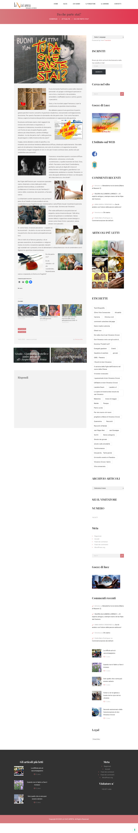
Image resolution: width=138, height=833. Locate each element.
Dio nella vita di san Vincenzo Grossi (107, 335)
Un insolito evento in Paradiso (104, 457)
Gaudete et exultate (101, 353)
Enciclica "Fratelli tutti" (102, 344)
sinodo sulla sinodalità (102, 444)
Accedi (96, 539)
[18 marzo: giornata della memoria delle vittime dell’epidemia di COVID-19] (72, 310)
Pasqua (106, 403)
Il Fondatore (90, 4)
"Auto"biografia (99, 308)
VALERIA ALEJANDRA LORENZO (105, 194)
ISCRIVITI (98, 72)
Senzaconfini (79, 339)
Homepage (53, 19)
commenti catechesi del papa (104, 321)
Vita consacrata (99, 466)
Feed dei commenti (101, 544)
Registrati (97, 536)
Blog (65, 4)
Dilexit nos (97, 330)
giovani (115, 353)
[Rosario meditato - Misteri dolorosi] (100, 264)
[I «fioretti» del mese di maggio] (116, 281)
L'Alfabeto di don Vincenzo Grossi (106, 383)
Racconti (109, 421)
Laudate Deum (99, 387)
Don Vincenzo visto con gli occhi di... (107, 339)
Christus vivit (109, 317)
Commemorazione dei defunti (102, 220)
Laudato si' (113, 387)
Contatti (117, 4)
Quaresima (98, 421)
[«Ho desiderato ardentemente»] (116, 248)
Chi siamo (76, 4)
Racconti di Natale (100, 426)
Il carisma (105, 4)
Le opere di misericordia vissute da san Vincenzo (106, 393)
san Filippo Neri (99, 430)
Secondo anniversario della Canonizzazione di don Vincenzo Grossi (112, 712)
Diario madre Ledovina (102, 326)
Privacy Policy (96, 739)
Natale (96, 403)
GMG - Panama (99, 357)
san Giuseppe (114, 430)
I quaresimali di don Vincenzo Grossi (107, 378)
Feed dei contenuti (101, 542)
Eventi (113, 348)
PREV (31, 355)
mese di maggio (111, 399)
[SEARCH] (122, 94)
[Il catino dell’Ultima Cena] (116, 264)
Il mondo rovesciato (101, 374)
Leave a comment (31, 339)
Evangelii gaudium (100, 348)
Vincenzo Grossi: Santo (102, 462)
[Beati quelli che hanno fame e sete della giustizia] (50, 310)
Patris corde (98, 408)
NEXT (68, 355)
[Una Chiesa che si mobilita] (28, 310)
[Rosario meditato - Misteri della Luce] (100, 281)
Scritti (96, 435)
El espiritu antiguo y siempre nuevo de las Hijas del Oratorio (107, 196)
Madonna (97, 399)
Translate (107, 40)
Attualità (66, 19)
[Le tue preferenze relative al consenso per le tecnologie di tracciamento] (134, 829)
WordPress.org (99, 547)
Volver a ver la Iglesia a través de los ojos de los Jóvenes (112, 695)
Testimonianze (99, 448)
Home (56, 4)
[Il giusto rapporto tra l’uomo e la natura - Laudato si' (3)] (100, 248)
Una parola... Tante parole (103, 453)
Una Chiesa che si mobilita (26, 316)
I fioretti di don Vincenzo (103, 362)
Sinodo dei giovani (100, 439)
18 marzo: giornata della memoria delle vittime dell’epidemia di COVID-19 (69, 318)
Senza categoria (109, 435)
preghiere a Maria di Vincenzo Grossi (107, 417)
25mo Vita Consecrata (102, 312)
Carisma (97, 317)
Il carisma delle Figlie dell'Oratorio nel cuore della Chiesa (107, 368)
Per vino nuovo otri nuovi (102, 412)
